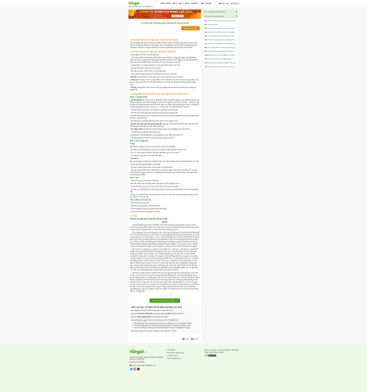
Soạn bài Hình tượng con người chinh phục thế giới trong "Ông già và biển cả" (220, 63)
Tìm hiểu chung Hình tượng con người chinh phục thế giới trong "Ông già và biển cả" (220, 66)
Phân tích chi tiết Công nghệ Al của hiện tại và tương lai (220, 55)
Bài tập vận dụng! (190, 28)
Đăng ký (235, 3)
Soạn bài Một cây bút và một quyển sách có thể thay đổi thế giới (220, 21)
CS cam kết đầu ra (174, 358)
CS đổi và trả (172, 355)
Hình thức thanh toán (176, 353)
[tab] (220, 12)
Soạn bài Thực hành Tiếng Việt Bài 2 (218, 59)
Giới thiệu (171, 350)
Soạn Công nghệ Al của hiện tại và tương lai (220, 47)
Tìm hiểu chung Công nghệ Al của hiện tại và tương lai (220, 51)
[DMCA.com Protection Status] (210, 355)
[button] (220, 12)
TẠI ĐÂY (174, 331)
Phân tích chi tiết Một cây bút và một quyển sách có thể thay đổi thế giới (220, 32)
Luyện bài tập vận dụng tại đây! (164, 301)
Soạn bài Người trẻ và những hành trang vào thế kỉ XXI (220, 36)
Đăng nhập (224, 3)
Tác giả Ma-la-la (211, 24)
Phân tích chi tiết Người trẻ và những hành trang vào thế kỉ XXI (220, 43)
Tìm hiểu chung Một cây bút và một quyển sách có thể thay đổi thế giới (220, 28)
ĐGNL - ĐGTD (166, 3)
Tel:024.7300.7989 (137, 362)
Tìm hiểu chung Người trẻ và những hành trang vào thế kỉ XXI (220, 40)
